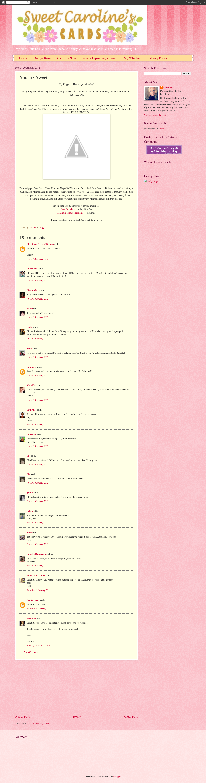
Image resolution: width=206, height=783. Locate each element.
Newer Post (22, 716)
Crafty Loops (33, 600)
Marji (29, 348)
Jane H (30, 492)
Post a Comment (30, 652)
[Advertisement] (76, 687)
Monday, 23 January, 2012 (38, 645)
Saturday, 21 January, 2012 (39, 590)
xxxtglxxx (31, 618)
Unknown (31, 366)
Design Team (42, 58)
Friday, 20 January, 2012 (37, 258)
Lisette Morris (33, 290)
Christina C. (32, 268)
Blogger (116, 776)
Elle (28, 455)
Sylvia (30, 511)
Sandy (30, 532)
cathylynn (31, 434)
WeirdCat (31, 385)
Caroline (167, 87)
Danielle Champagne (37, 554)
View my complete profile (155, 114)
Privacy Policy (158, 58)
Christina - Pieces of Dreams (40, 244)
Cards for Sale (66, 58)
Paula (29, 327)
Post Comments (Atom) (38, 723)
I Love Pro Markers (69, 209)
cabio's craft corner (36, 575)
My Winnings (133, 58)
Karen (30, 308)
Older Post (131, 716)
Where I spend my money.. (99, 58)
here (162, 128)
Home (23, 58)
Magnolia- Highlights (70, 212)
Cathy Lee (32, 409)
